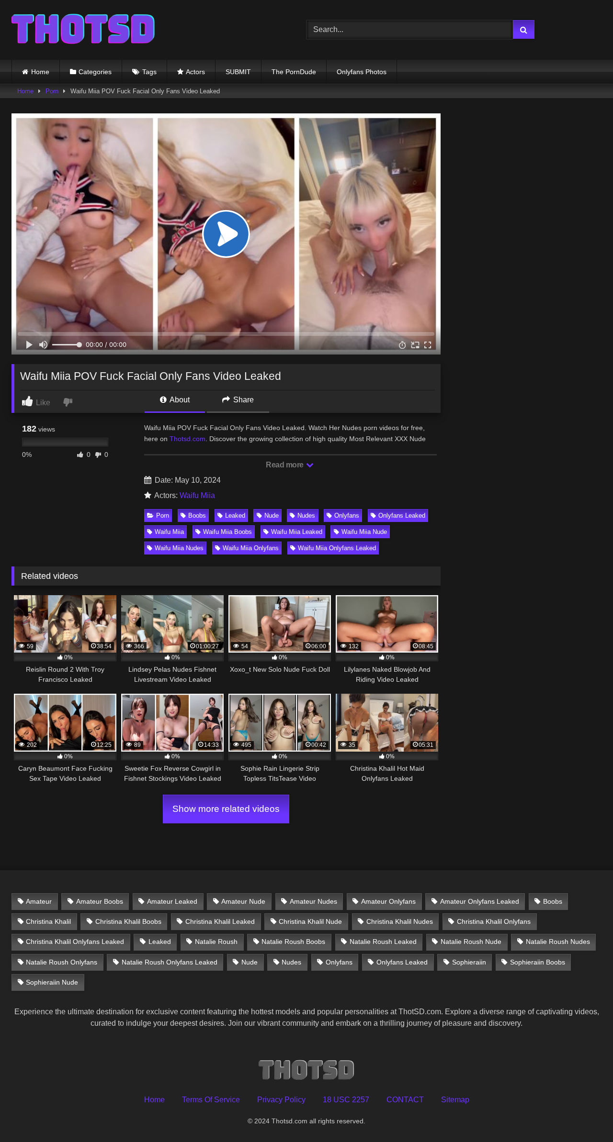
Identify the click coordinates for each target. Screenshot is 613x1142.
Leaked (235, 515)
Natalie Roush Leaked (383, 941)
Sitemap (455, 1100)
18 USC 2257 (346, 1100)
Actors (195, 72)
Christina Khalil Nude (310, 921)
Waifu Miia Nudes (179, 548)
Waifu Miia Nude (364, 531)
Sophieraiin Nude (52, 982)
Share (242, 400)
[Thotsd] (83, 30)
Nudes (306, 515)
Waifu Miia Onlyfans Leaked (337, 548)
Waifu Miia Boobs (227, 531)
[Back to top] (583, 1113)
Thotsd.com (187, 439)
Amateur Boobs (99, 901)
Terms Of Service (211, 1100)
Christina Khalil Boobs (128, 921)
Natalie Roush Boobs (293, 941)
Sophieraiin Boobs (537, 962)
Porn (51, 91)
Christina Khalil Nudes (399, 921)
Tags (149, 72)
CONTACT (405, 1100)
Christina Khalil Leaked (220, 921)
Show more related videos (226, 809)
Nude (271, 515)
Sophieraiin (469, 962)
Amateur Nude (243, 901)
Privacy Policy (281, 1100)
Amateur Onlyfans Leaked (479, 901)
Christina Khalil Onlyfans (494, 921)
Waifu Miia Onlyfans (251, 548)
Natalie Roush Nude (471, 941)
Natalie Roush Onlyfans (61, 962)
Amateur (39, 901)
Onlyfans (346, 515)
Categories (95, 72)
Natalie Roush (216, 941)
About (179, 400)
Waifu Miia (197, 495)
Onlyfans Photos (361, 72)
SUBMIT (238, 72)
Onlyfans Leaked (401, 515)
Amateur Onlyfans (388, 901)
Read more (285, 465)
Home (40, 72)
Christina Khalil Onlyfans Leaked (75, 941)
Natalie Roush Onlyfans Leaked (169, 962)
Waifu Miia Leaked (296, 531)
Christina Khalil (48, 921)
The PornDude (294, 72)
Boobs (197, 515)
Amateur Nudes (313, 901)
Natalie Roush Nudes (558, 941)
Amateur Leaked (172, 901)
